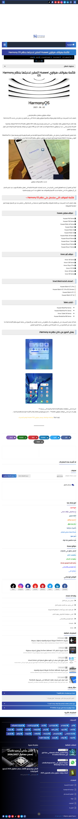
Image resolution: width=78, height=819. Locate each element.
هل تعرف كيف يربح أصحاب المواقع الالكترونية (60, 609)
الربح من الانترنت (31, 725)
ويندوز (54, 737)
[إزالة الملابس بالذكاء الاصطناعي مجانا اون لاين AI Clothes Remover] (72, 752)
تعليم (26, 729)
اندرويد (63, 729)
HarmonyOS (56, 408)
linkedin (71, 623)
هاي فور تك (58, 816)
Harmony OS (19, 123)
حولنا (72, 798)
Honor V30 (67, 262)
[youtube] (58, 2)
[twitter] (64, 2)
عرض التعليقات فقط (23, 476)
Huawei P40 (66, 218)
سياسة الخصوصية (68, 789)
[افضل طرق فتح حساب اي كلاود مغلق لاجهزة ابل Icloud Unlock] (72, 660)
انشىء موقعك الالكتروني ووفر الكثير (63, 614)
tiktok (71, 628)
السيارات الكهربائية (17, 725)
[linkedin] (67, 2)
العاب (71, 729)
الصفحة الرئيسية (46, 57)
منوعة (27, 733)
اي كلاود (53, 729)
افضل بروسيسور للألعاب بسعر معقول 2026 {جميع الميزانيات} (20, 770)
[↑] (39, 814)
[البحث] (3, 2)
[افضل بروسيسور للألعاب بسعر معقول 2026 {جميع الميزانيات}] (20, 758)
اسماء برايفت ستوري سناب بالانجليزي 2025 (54, 772)
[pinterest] (55, 2)
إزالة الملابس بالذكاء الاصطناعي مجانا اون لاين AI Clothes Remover (55, 753)
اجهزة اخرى (52, 725)
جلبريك (10, 729)
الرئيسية (69, 44)
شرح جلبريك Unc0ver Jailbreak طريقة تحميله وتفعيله (51, 670)
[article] (21, 452)
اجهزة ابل (63, 725)
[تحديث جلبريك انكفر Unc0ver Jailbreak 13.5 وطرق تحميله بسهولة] (72, 650)
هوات (71, 737)
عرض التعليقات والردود (8, 476)
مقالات (36, 733)
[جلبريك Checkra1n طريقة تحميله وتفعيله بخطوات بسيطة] (72, 640)
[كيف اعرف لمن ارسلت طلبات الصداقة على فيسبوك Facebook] (72, 679)
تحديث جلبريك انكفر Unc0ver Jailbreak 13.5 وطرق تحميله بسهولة (47, 650)
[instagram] (61, 2)
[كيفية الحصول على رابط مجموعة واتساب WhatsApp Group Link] (72, 762)
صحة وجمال (56, 733)
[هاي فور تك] (39, 36)
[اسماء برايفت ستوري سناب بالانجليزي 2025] (72, 772)
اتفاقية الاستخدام (69, 794)
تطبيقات (35, 729)
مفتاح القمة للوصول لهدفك (68, 563)
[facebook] (70, 2)
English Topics (43, 737)
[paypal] (52, 2)
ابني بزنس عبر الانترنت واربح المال (64, 605)
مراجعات (45, 733)
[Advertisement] (39, 20)
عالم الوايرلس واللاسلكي (66, 619)
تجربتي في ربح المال (67, 601)
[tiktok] (49, 2)
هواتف (31, 57)
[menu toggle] (74, 2)
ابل (72, 725)
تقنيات (37, 57)
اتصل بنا (71, 808)
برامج (44, 729)
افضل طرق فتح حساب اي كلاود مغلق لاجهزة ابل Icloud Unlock (48, 660)
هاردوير (9, 733)
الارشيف (71, 803)
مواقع (18, 733)
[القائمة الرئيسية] (4, 44)
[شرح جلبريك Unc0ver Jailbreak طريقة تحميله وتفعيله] (72, 669)
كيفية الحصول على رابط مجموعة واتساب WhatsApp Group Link (55, 763)
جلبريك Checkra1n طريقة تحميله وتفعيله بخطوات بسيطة (49, 640)
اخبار (42, 725)
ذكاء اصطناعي (69, 733)
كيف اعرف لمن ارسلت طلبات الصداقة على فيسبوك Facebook (48, 679)
